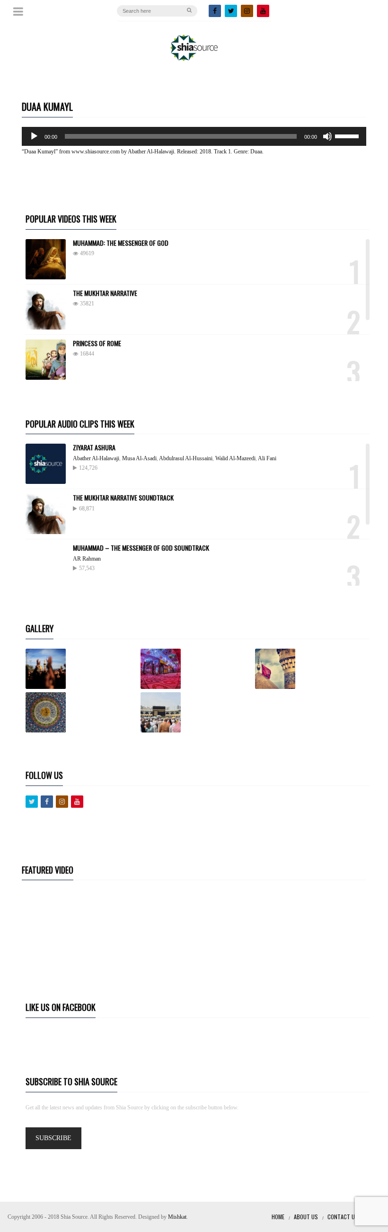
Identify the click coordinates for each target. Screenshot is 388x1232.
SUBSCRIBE (53, 1138)
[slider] (348, 135)
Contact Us (342, 1217)
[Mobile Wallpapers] (196, 669)
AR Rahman (87, 558)
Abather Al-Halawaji (96, 458)
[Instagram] (247, 11)
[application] (194, 136)
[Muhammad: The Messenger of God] (46, 259)
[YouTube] (263, 11)
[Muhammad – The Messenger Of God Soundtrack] (46, 564)
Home (278, 1217)
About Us (306, 1217)
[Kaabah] (196, 712)
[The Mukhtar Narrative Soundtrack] (46, 514)
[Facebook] (215, 11)
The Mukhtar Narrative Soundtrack (123, 497)
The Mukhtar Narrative (105, 293)
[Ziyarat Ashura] (46, 464)
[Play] (34, 136)
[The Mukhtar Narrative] (46, 309)
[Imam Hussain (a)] (310, 669)
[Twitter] (231, 11)
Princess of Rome (97, 343)
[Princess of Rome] (46, 359)
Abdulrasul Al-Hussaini (185, 458)
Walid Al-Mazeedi (235, 458)
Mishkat (177, 1217)
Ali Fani (267, 458)
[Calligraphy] (81, 712)
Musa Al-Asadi (139, 458)
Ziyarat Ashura (94, 447)
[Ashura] (81, 669)
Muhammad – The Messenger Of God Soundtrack (141, 548)
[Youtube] (77, 801)
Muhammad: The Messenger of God (120, 243)
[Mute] (327, 136)
